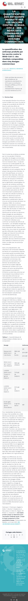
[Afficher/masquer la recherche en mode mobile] (21, 7)
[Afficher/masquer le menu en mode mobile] (25, 7)
